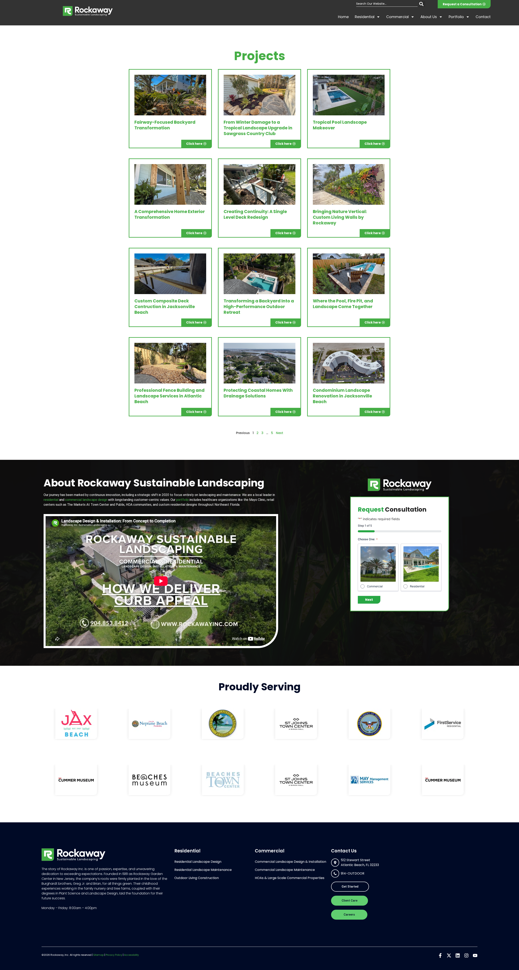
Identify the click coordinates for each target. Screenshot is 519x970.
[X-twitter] (449, 955)
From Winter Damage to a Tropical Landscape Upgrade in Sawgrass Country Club (258, 127)
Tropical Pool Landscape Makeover (340, 125)
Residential (364, 16)
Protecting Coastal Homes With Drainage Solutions (258, 393)
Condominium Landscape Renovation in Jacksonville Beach (342, 396)
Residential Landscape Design (197, 861)
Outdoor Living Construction (196, 878)
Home (343, 16)
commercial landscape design (86, 500)
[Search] (422, 4)
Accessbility (131, 955)
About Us (428, 16)
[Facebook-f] (440, 955)
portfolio (182, 500)
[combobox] (387, 4)
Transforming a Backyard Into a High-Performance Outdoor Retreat (259, 306)
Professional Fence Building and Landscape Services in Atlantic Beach (169, 396)
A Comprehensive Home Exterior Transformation (169, 214)
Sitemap (98, 955)
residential (51, 500)
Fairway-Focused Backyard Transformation (164, 125)
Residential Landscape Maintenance (203, 869)
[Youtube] (475, 955)
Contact (483, 16)
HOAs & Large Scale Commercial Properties (289, 878)
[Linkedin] (457, 955)
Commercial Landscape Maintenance (285, 869)
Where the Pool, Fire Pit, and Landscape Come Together (343, 304)
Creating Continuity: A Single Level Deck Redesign (255, 214)
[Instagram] (466, 955)
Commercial (397, 16)
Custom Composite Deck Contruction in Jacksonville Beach (164, 306)
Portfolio (456, 16)
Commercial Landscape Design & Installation (290, 861)
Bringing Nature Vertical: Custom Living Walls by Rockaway (340, 217)
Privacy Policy (114, 955)
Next (279, 433)
